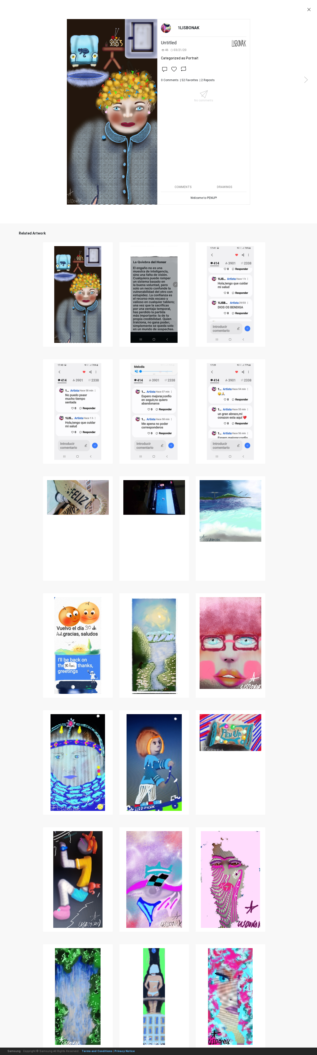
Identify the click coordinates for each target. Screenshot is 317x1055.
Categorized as (179, 58)
